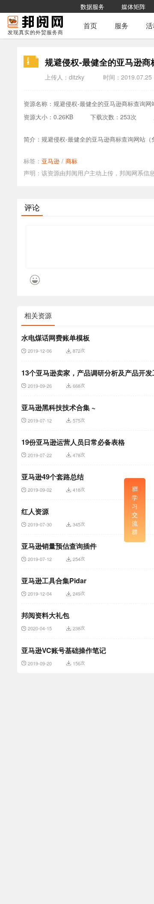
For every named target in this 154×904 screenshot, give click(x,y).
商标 (71, 161)
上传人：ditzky (64, 77)
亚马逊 (50, 161)
